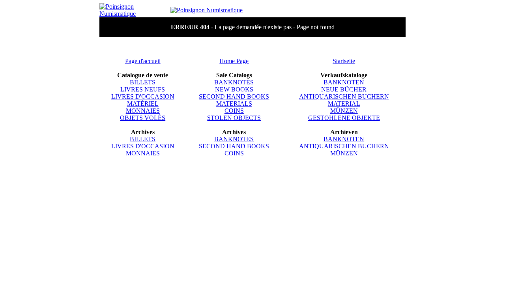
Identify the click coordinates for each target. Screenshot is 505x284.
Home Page (234, 61)
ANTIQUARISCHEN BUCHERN (344, 96)
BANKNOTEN (344, 82)
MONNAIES (143, 110)
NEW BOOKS (234, 89)
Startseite (344, 61)
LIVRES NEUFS (142, 89)
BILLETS (142, 82)
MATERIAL (344, 103)
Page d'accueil (143, 61)
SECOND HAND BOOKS (234, 96)
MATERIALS (234, 103)
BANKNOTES (234, 82)
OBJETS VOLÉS (142, 117)
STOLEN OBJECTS (234, 117)
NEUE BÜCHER (344, 89)
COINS (234, 110)
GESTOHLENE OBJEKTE (344, 117)
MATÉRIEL (143, 103)
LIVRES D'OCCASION (142, 96)
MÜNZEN (344, 110)
